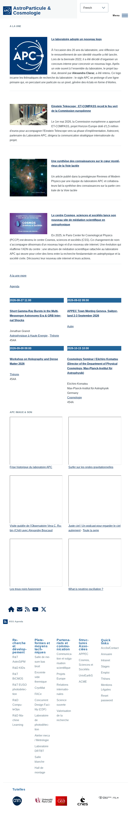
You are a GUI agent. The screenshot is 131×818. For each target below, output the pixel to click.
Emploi (105, 672)
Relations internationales (63, 689)
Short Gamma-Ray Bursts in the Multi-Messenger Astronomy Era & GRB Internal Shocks (35, 316)
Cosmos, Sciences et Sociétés (86, 665)
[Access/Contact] (19, 610)
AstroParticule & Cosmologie (32, 10)
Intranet (105, 660)
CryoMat (40, 687)
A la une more (18, 275)
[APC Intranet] (11, 610)
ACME (83, 681)
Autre (70, 326)
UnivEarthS (86, 675)
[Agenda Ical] (27, 610)
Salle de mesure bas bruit (42, 662)
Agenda (14, 286)
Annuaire (106, 654)
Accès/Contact (110, 648)
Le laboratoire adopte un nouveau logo (76, 39)
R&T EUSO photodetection (19, 689)
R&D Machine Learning (18, 720)
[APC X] (43, 610)
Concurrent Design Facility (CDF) (42, 705)
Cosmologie (74, 397)
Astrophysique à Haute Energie (29, 335)
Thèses (105, 678)
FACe (38, 694)
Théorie (54, 335)
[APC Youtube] (35, 610)
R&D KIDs (18, 667)
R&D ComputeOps (17, 705)
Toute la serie (91, 530)
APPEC (83, 654)
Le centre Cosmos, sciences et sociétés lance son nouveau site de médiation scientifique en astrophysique (83, 220)
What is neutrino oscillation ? (85, 589)
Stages (105, 666)
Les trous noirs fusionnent (25, 589)
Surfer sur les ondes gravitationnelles (90, 467)
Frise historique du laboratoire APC (31, 467)
